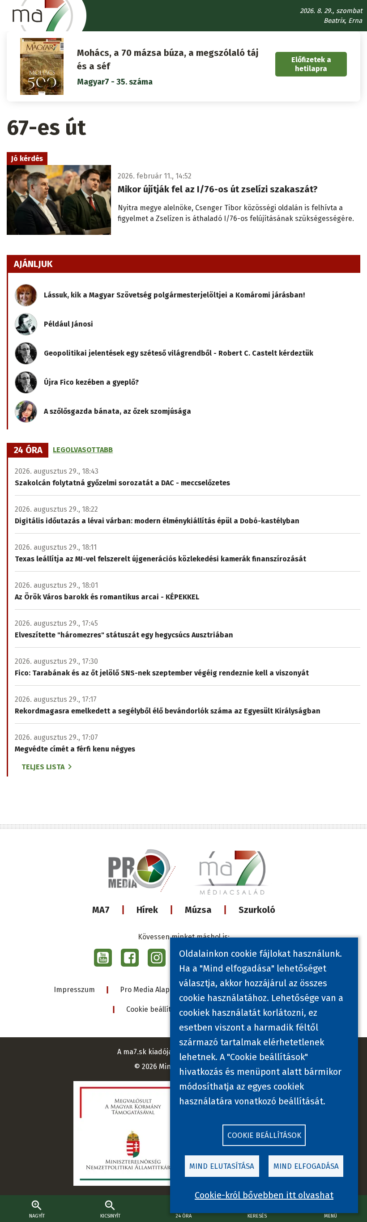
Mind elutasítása (221, 1166)
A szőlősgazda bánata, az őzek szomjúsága (117, 411)
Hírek (147, 909)
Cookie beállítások (156, 1009)
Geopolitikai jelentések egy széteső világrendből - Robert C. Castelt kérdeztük (178, 353)
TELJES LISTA (42, 767)
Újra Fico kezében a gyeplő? (91, 382)
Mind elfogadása (306, 1166)
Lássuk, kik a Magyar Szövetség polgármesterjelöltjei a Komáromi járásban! (174, 295)
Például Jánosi (68, 324)
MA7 (101, 909)
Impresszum (74, 989)
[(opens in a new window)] (103, 958)
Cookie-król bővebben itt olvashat (264, 1195)
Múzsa (198, 909)
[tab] (28, 450)
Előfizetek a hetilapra (311, 63)
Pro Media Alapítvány (155, 989)
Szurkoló (257, 909)
